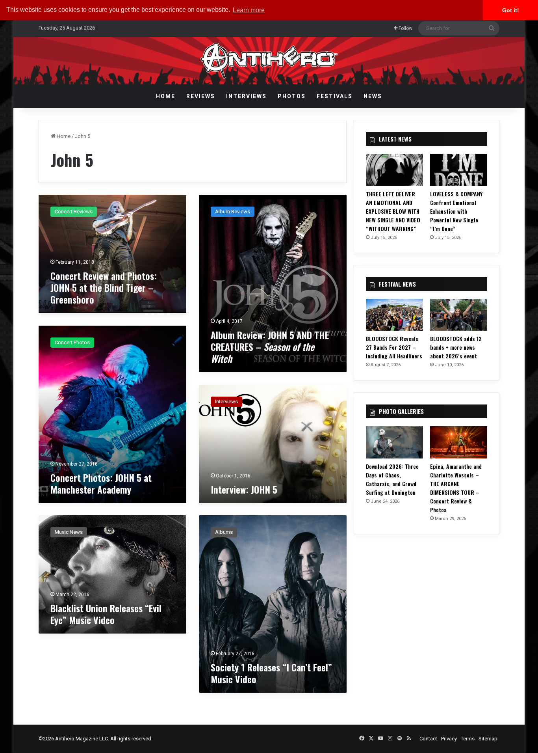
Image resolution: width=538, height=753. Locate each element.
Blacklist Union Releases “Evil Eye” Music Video (105, 614)
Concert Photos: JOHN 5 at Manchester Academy (101, 483)
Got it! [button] (510, 10)
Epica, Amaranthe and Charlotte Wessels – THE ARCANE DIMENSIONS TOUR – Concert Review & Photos (456, 488)
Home (165, 96)
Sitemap (488, 739)
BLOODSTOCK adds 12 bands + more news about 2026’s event (456, 347)
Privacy (449, 739)
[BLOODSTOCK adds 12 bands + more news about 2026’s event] (458, 315)
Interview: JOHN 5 (244, 489)
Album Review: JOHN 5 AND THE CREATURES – (270, 346)
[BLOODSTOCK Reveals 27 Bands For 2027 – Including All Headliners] (394, 315)
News (373, 96)
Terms (468, 739)
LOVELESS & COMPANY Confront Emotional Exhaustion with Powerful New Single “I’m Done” (456, 211)
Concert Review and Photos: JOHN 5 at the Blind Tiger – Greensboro (103, 287)
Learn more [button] (249, 10)
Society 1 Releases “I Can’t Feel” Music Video (271, 673)
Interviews (246, 96)
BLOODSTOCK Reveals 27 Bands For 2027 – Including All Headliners (394, 347)
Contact (428, 739)
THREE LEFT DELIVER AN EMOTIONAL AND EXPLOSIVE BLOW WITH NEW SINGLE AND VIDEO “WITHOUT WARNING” (393, 211)
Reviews (200, 96)
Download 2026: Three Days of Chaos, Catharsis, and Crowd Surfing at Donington (392, 479)
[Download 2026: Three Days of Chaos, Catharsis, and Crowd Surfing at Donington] (394, 442)
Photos (292, 96)
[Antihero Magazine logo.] (269, 60)
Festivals (334, 96)
